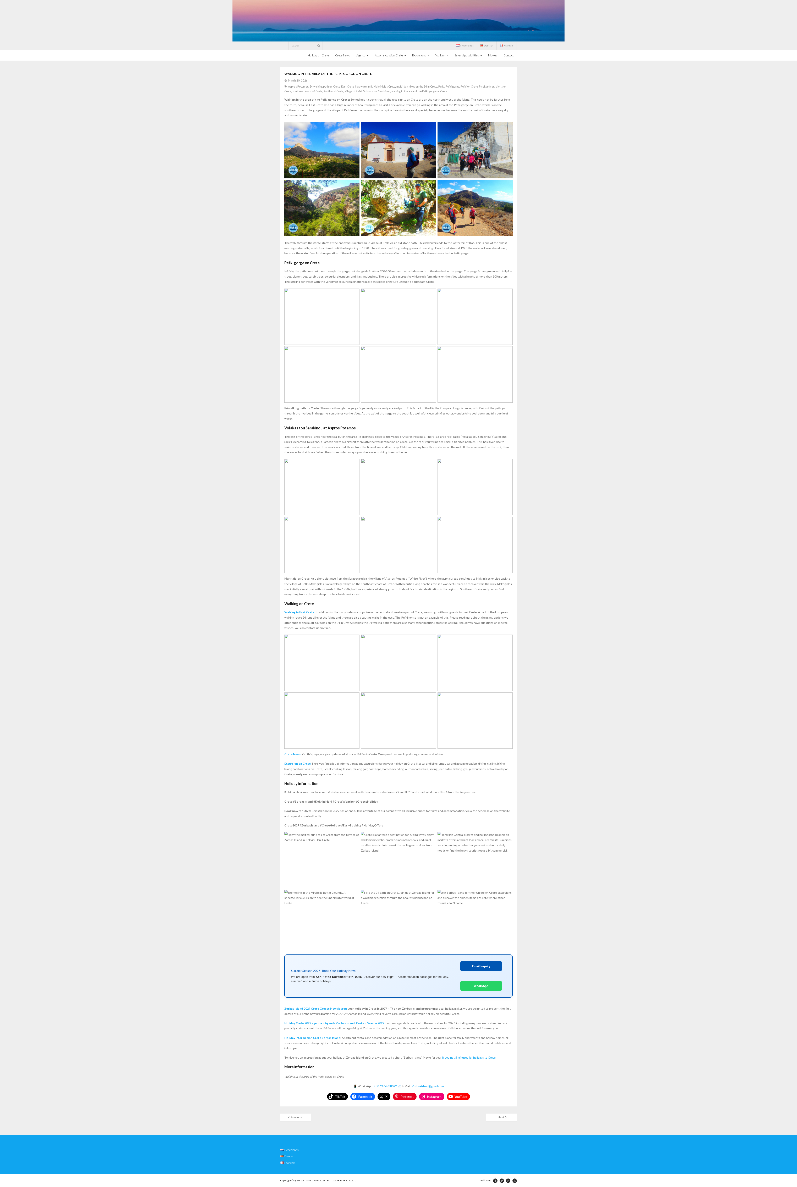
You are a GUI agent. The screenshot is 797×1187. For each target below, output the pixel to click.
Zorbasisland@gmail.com (428, 1086)
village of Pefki (353, 91)
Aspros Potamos (298, 86)
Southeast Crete (333, 91)
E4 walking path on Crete (325, 86)
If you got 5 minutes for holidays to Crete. (469, 1057)
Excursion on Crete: (298, 763)
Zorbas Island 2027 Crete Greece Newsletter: (315, 1008)
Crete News (292, 754)
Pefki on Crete (469, 86)
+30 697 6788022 (385, 1086)
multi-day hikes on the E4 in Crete (416, 86)
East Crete (347, 86)
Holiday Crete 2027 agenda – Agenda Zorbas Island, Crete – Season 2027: (334, 1023)
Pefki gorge (452, 86)
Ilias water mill (363, 86)
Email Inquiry (481, 966)
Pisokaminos (486, 86)
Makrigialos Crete (384, 86)
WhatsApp (481, 986)
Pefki (441, 86)
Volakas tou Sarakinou (376, 91)
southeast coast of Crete (307, 91)
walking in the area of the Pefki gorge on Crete (419, 91)
